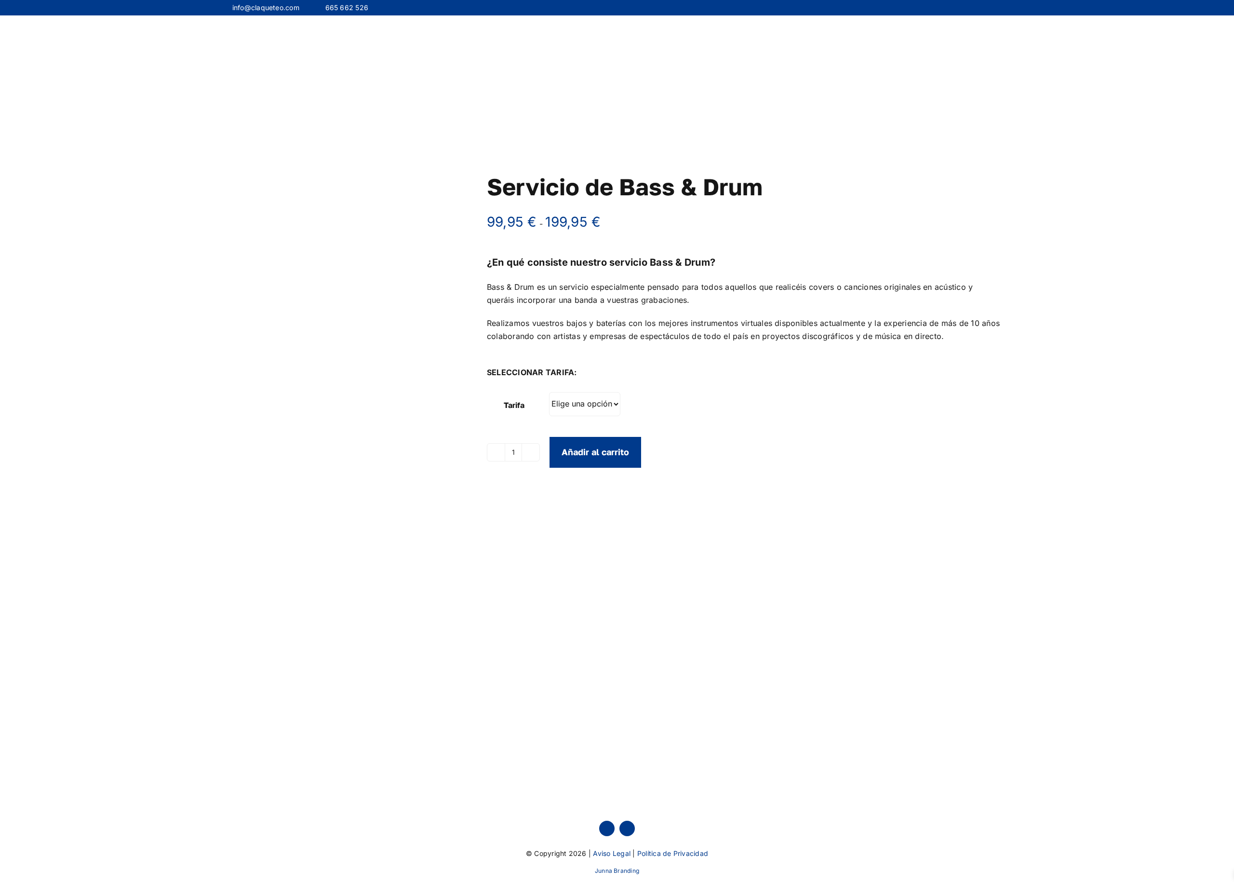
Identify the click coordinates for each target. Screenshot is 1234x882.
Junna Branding (617, 870)
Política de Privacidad (672, 853)
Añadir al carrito (595, 452)
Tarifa (514, 405)
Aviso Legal (611, 853)
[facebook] (607, 828)
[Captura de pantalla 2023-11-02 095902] (351, 235)
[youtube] (627, 828)
